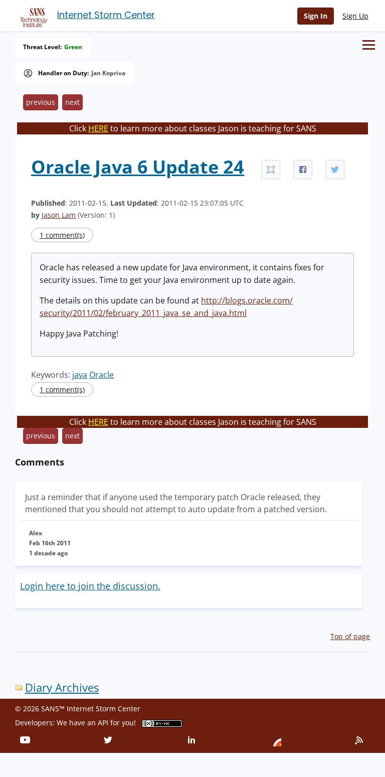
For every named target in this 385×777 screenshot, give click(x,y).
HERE (98, 128)
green (73, 47)
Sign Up (355, 16)
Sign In (315, 16)
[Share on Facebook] (302, 169)
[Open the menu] (368, 45)
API (103, 722)
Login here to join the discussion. (90, 586)
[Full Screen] (270, 169)
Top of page (350, 636)
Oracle (101, 374)
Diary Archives (62, 687)
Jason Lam (59, 215)
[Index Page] (32, 15)
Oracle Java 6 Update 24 (137, 166)
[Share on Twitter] (334, 169)
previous (40, 102)
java (79, 374)
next (72, 102)
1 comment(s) (62, 235)
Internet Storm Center (106, 15)
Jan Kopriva (108, 73)
